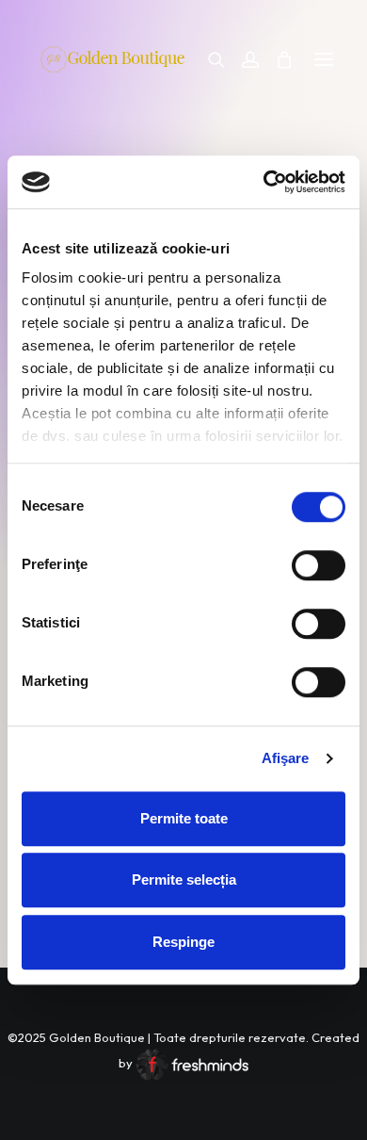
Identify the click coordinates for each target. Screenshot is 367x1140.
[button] (323, 59)
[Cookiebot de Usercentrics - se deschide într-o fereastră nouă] (264, 182)
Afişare (286, 758)
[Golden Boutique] (115, 68)
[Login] (242, 59)
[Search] (208, 59)
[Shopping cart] (276, 59)
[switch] (318, 565)
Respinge (183, 942)
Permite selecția (184, 879)
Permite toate (184, 818)
